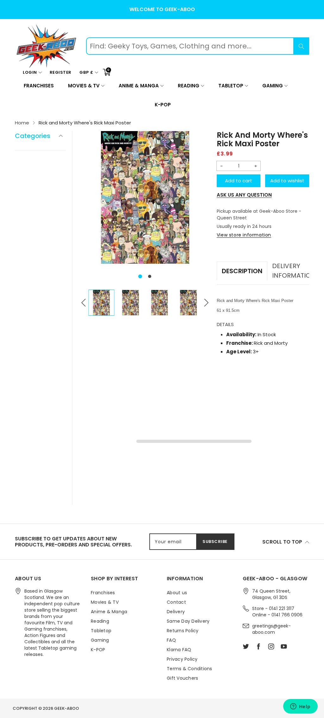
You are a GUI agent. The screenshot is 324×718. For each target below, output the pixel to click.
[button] (140, 276)
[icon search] (301, 46)
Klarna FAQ (179, 649)
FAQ (171, 640)
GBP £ (86, 72)
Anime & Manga (139, 85)
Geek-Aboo (66, 708)
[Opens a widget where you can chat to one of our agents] (300, 707)
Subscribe (214, 541)
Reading (188, 85)
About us (177, 592)
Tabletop (230, 85)
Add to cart (238, 180)
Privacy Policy (182, 659)
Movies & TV (84, 85)
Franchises (39, 85)
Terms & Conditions (189, 668)
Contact (176, 602)
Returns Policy (183, 630)
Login (30, 72)
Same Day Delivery (188, 621)
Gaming (272, 85)
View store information (244, 235)
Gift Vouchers (182, 678)
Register (61, 72)
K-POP (163, 104)
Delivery (176, 611)
